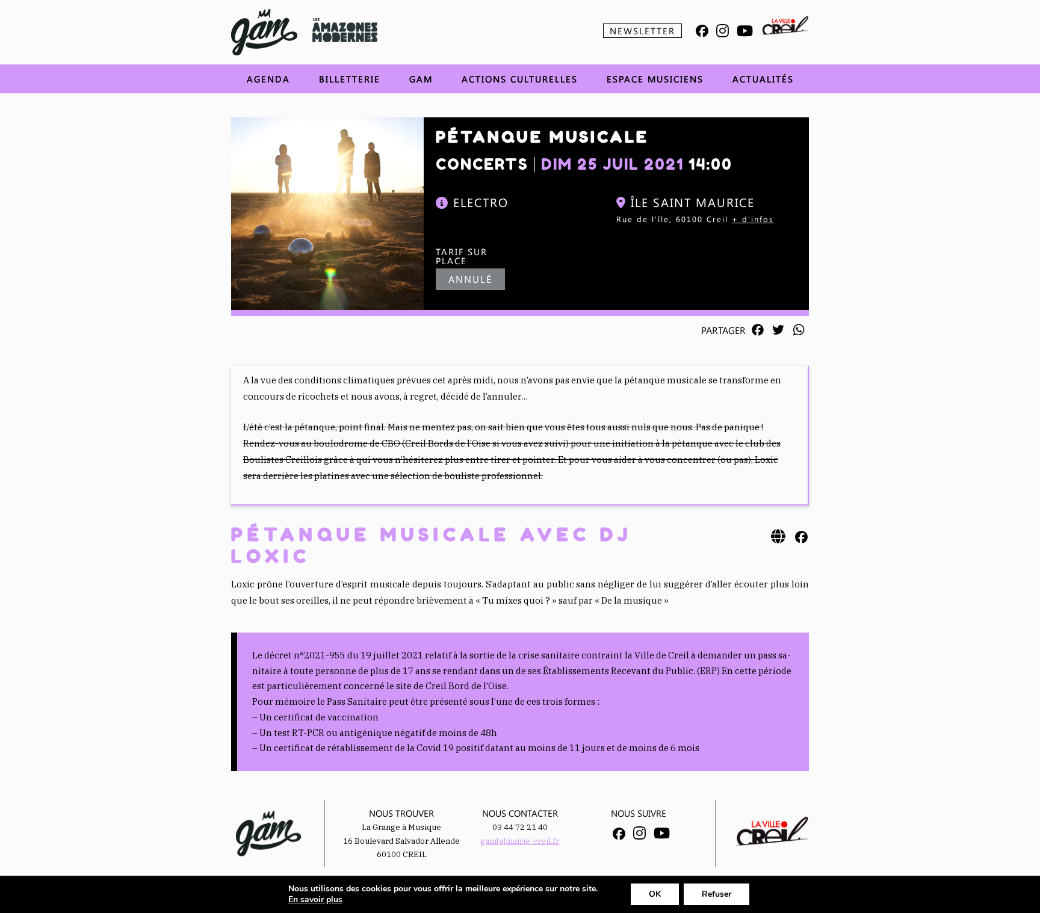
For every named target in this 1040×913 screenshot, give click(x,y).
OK (655, 894)
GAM (421, 79)
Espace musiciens (655, 79)
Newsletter (642, 31)
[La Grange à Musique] (264, 32)
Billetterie (349, 79)
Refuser (716, 894)
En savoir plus (315, 899)
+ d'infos (753, 219)
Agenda (268, 79)
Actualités (763, 79)
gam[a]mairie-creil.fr (519, 841)
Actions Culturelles (520, 79)
